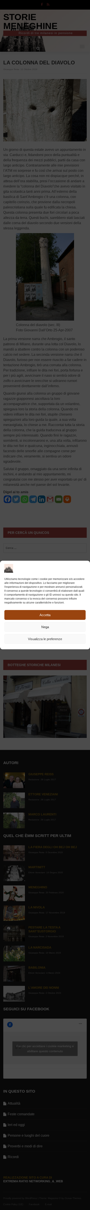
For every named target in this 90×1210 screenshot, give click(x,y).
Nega (45, 627)
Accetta (45, 615)
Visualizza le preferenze (45, 639)
